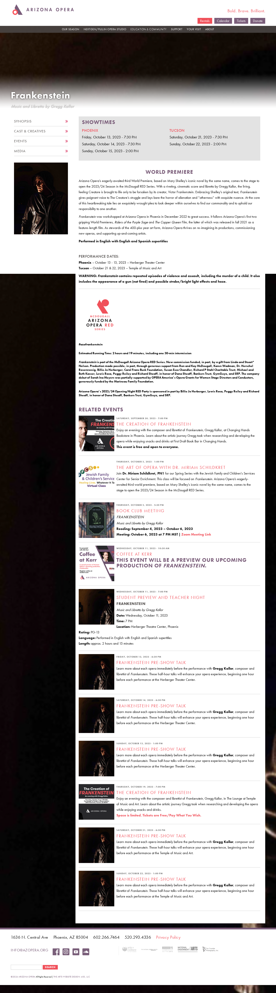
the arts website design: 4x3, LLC (71, 976)
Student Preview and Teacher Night (160, 597)
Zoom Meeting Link (196, 534)
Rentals (205, 21)
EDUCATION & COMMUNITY (148, 29)
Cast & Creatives (30, 131)
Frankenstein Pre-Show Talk (151, 662)
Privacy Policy (168, 937)
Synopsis (23, 121)
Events (20, 141)
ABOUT (209, 29)
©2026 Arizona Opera (23, 976)
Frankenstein (40, 95)
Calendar (223, 21)
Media (20, 151)
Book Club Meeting (140, 511)
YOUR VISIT (194, 29)
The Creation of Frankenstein (153, 424)
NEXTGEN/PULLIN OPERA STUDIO (105, 29)
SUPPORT (177, 29)
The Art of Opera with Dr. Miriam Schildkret (171, 467)
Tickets (241, 21)
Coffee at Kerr (134, 554)
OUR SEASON (70, 29)
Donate (258, 21)
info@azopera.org (29, 950)
